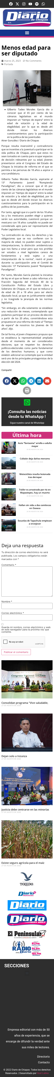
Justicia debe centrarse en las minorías (25, 809)
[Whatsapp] (43, 3)
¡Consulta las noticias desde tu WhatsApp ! (27, 414)
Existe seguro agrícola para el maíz (22, 863)
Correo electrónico (12, 613)
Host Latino (43, 1073)
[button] (27, 33)
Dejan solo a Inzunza (14, 756)
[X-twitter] (17, 3)
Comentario (8, 565)
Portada (8, 64)
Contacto (44, 1062)
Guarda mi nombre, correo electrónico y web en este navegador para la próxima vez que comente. (26, 629)
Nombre (6, 601)
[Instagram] (23, 3)
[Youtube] (30, 3)
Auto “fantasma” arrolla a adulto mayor (35, 444)
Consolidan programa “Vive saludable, (24, 702)
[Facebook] (10, 3)
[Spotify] (36, 3)
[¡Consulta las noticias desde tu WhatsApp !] (27, 402)
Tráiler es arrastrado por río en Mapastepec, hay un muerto (35, 491)
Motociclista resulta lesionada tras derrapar (34, 476)
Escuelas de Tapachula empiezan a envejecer (35, 522)
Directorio (43, 1056)
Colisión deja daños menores (35, 458)
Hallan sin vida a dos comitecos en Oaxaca (35, 507)
